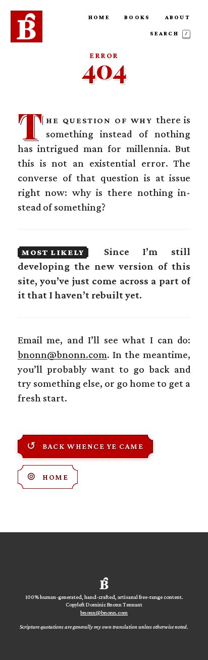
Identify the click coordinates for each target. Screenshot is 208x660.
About (177, 17)
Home (99, 17)
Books (137, 17)
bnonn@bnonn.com (62, 354)
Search (169, 33)
